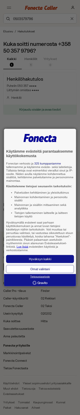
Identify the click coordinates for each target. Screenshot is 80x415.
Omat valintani (40, 269)
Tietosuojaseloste (40, 276)
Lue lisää (22, 246)
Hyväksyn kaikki (40, 259)
